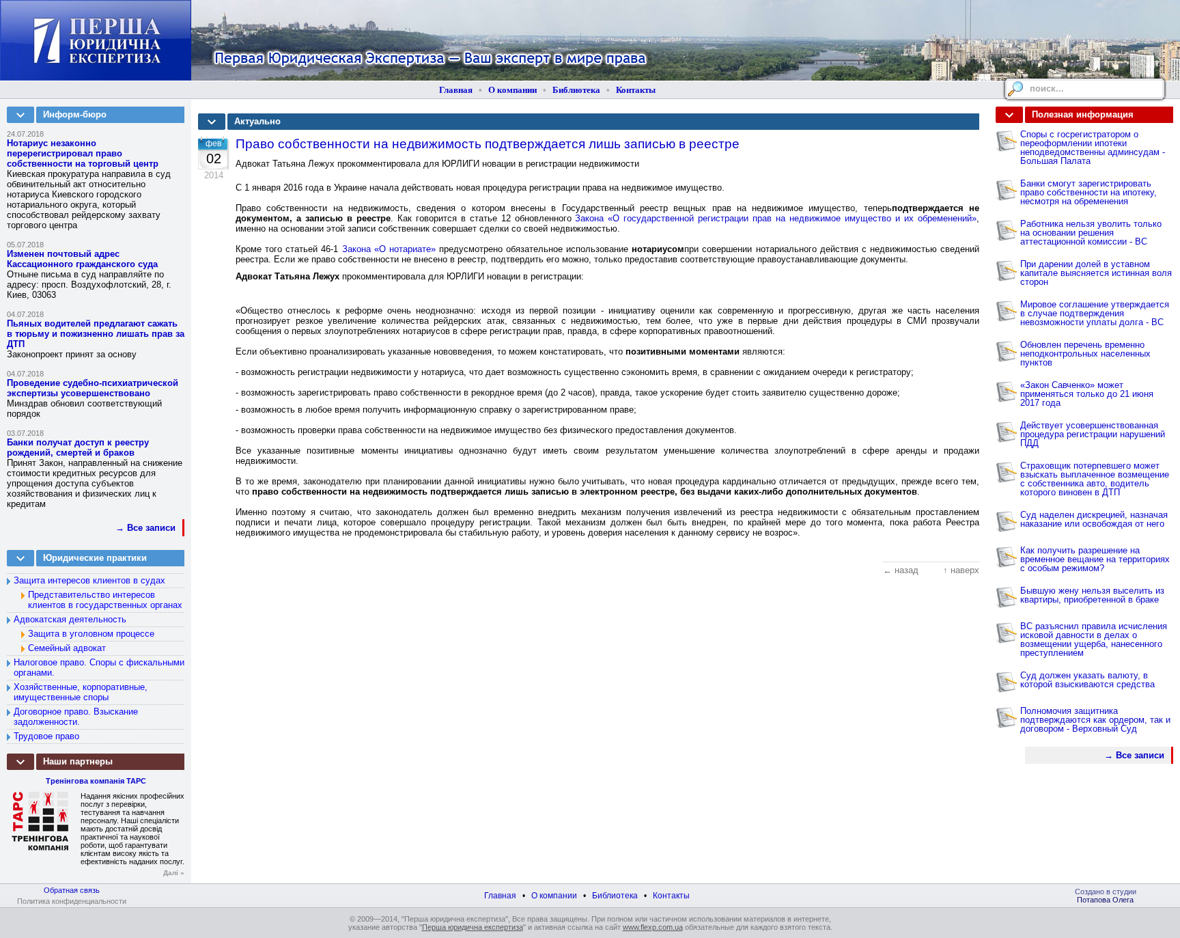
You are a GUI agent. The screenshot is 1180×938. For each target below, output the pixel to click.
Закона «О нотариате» (389, 249)
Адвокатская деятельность (70, 619)
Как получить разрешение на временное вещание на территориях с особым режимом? (1095, 559)
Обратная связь (72, 890)
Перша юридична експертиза (472, 927)
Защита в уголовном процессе (91, 634)
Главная (456, 90)
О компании (512, 90)
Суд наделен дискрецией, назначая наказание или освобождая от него (1094, 519)
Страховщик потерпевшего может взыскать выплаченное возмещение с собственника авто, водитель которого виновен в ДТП (1094, 478)
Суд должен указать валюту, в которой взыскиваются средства (1087, 679)
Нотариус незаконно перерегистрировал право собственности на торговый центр (82, 153)
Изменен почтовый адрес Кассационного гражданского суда (82, 259)
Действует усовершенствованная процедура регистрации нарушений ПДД (1092, 434)
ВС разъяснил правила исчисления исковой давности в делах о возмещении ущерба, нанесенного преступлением (1093, 639)
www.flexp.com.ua (653, 927)
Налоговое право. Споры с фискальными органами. (99, 667)
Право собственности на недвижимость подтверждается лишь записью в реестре (488, 144)
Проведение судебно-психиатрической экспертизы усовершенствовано (92, 388)
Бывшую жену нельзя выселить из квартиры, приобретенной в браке (1092, 595)
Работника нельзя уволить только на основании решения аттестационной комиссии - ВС (1091, 233)
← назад (900, 570)
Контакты (636, 90)
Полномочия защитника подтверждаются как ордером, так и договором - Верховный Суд (1095, 720)
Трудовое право (46, 736)
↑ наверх (961, 570)
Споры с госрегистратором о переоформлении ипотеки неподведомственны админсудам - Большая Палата (1092, 147)
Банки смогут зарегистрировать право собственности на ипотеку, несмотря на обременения (1088, 192)
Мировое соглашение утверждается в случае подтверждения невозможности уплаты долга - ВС (1094, 313)
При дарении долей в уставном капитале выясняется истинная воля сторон (1096, 273)
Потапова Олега (1105, 900)
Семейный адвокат (67, 648)
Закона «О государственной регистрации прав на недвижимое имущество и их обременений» (776, 218)
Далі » (173, 873)
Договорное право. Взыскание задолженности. (76, 716)
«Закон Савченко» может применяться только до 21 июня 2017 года (1086, 394)
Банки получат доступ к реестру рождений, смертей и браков (78, 447)
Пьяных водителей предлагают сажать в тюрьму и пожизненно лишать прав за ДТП (95, 333)
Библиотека (576, 90)
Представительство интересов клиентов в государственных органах (105, 600)
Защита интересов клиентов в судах (89, 580)
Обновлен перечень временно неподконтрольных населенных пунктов (1085, 354)
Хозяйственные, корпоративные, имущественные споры (81, 692)
